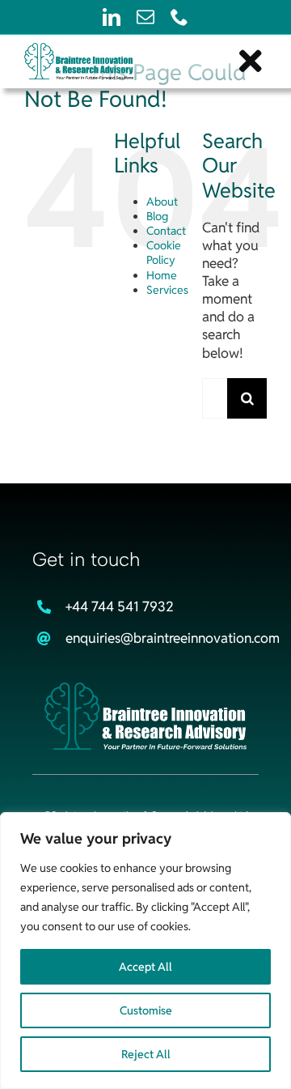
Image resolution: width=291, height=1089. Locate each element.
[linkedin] (111, 17)
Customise (146, 1010)
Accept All (145, 966)
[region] (145, 950)
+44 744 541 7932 (119, 606)
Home (161, 275)
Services (167, 290)
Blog (157, 216)
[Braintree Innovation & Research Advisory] (145, 689)
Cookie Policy (163, 252)
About (162, 201)
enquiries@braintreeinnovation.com (172, 638)
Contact (166, 230)
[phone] (179, 17)
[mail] (145, 17)
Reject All (146, 1054)
